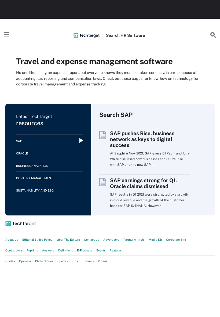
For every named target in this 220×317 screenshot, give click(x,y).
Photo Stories (44, 261)
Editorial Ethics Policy (37, 239)
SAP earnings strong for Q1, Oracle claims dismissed (143, 183)
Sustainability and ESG (35, 190)
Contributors (14, 250)
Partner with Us (134, 239)
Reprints (32, 250)
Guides (10, 261)
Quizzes (62, 261)
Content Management (34, 178)
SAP (19, 141)
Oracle (22, 153)
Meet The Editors (68, 239)
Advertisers (111, 239)
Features (116, 250)
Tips (75, 261)
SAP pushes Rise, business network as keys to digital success (142, 139)
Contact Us (91, 239)
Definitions (65, 250)
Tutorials (88, 261)
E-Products (84, 250)
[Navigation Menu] (6, 35)
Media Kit (155, 239)
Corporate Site (176, 239)
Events (101, 250)
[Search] (213, 35)
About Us (11, 239)
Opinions (25, 261)
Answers (48, 250)
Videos (102, 261)
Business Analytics (32, 165)
